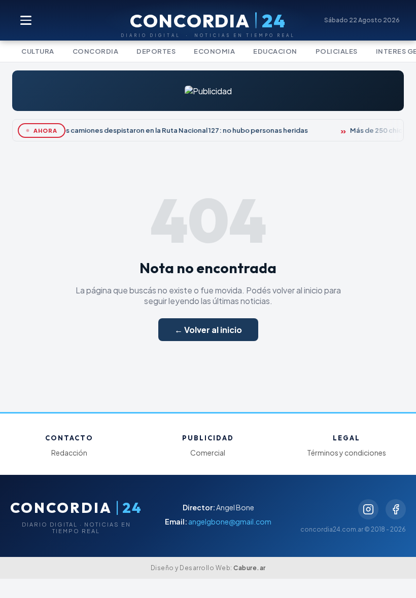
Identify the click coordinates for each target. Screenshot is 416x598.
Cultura (37, 51)
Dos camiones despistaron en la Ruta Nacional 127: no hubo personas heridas (180, 130)
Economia (214, 51)
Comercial (207, 452)
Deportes (156, 51)
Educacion (275, 51)
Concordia (96, 51)
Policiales (337, 51)
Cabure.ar (249, 568)
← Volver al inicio (208, 329)
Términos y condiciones (346, 452)
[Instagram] (368, 509)
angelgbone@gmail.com (229, 521)
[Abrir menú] (26, 20)
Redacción (69, 452)
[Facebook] (396, 509)
